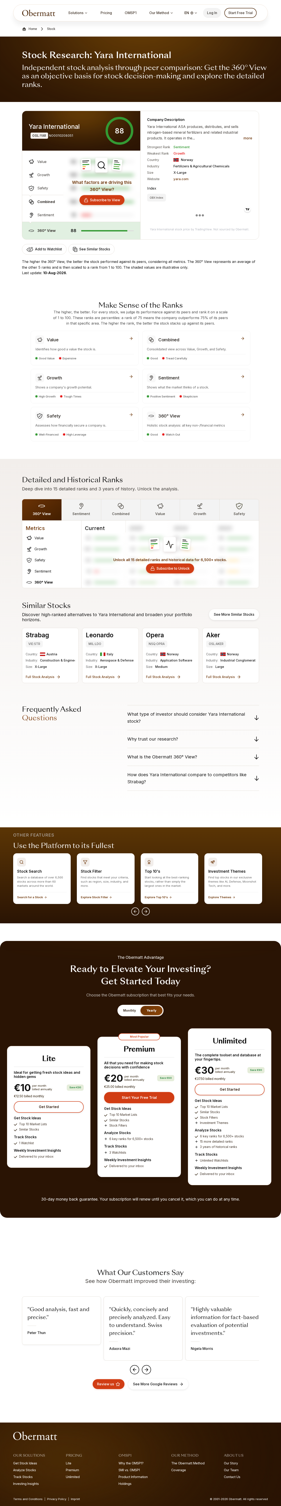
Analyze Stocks (24, 1470)
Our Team (231, 1470)
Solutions (75, 13)
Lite (68, 1463)
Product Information (133, 1477)
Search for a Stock (30, 897)
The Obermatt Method (188, 1463)
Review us (105, 1384)
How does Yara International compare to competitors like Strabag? (187, 778)
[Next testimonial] (146, 1369)
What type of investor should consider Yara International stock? (186, 717)
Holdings (125, 1484)
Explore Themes (219, 897)
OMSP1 (131, 13)
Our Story (231, 1463)
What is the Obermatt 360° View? (162, 756)
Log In (212, 13)
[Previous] (135, 911)
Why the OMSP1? (131, 1463)
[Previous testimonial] (134, 1369)
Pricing (106, 13)
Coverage (178, 1470)
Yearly (151, 1010)
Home (33, 29)
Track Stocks (23, 1477)
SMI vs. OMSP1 (129, 1470)
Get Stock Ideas (25, 1463)
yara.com (181, 179)
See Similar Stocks (94, 249)
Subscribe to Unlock (173, 568)
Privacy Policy (56, 1499)
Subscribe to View (105, 200)
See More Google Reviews (155, 1384)
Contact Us (232, 1477)
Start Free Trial (240, 13)
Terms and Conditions (28, 1499)
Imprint (75, 1499)
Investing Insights (26, 1484)
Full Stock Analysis (40, 677)
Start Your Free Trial (139, 1097)
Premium (72, 1470)
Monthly (129, 1010)
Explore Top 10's (156, 897)
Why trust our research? (152, 739)
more (247, 138)
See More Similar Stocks (234, 614)
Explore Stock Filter (94, 897)
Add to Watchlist (48, 249)
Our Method (159, 13)
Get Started (49, 1107)
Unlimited (73, 1477)
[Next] (146, 911)
